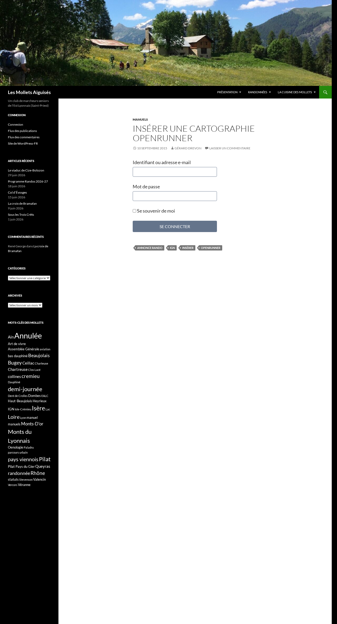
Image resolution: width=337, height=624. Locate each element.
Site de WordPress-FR (23, 143)
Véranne (24, 485)
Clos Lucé (34, 369)
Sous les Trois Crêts (21, 215)
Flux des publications (22, 131)
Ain (11, 337)
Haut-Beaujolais (20, 401)
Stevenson (26, 479)
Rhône (38, 473)
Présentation (227, 92)
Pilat (45, 459)
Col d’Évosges (17, 192)
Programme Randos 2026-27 (28, 181)
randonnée (19, 473)
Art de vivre (17, 344)
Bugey (15, 363)
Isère (38, 408)
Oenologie (15, 447)
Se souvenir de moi (155, 211)
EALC (44, 395)
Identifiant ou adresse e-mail (162, 162)
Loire (13, 417)
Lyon (23, 417)
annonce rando (149, 247)
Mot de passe (146, 186)
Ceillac (28, 363)
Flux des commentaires (23, 137)
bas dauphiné (18, 356)
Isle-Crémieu (23, 409)
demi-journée (25, 388)
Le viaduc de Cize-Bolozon (26, 170)
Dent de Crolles (18, 395)
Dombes (34, 396)
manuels (14, 424)
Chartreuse (18, 369)
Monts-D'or (32, 423)
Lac (48, 409)
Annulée (28, 335)
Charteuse (41, 363)
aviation (45, 349)
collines (14, 376)
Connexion (15, 124)
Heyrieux (40, 401)
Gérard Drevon (188, 148)
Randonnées (257, 92)
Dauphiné (14, 382)
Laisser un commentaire (229, 148)
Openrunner (210, 247)
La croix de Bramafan (22, 203)
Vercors (12, 485)
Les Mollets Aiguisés (29, 92)
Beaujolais (39, 355)
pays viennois (23, 459)
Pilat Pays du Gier (21, 466)
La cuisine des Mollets (295, 92)
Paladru (29, 447)
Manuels (140, 119)
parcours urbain (18, 452)
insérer (188, 247)
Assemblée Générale (23, 349)
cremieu (31, 376)
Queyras (42, 466)
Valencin (39, 479)
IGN (172, 247)
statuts (13, 479)
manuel (32, 417)
